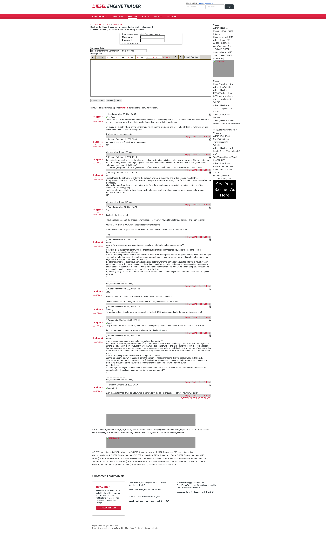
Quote (194, 136)
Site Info (158, 17)
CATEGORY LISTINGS (190, 398)
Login (229, 7)
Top (200, 136)
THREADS (206, 398)
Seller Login (199, 3)
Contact (147, 528)
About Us (146, 17)
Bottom (207, 136)
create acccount (206, 3)
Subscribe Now (108, 508)
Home (94, 528)
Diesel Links (171, 17)
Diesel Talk (132, 17)
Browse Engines (99, 17)
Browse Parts (117, 17)
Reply (187, 136)
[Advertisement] (150, 420)
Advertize (155, 528)
